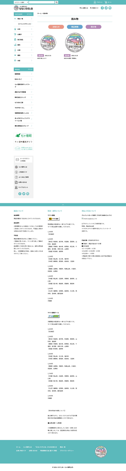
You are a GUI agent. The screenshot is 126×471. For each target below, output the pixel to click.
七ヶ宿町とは (23, 167)
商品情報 (74, 26)
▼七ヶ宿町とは (84, 8)
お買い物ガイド (21, 451)
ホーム (39, 13)
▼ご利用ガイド (94, 8)
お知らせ (56, 26)
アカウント (100, 2)
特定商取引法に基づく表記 (48, 451)
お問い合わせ (23, 182)
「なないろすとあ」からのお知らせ (46, 447)
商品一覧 (63, 447)
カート (109, 2)
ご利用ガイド (23, 172)
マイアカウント (23, 187)
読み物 (93, 26)
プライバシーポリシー (67, 451)
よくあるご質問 (24, 177)
